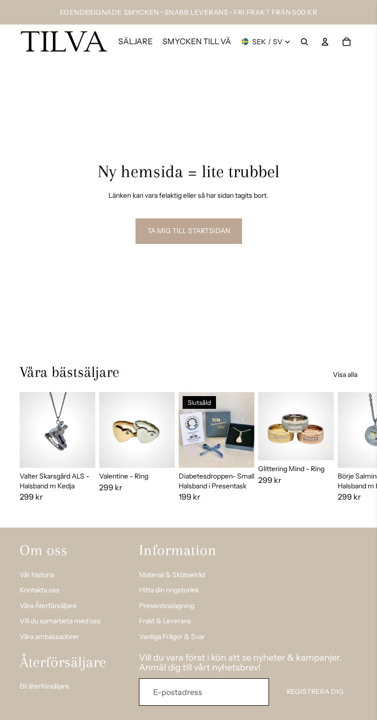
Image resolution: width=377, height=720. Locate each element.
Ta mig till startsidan (188, 230)
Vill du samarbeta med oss (60, 620)
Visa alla (345, 374)
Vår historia (37, 574)
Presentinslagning (166, 605)
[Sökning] (304, 42)
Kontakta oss (39, 590)
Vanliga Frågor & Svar (172, 636)
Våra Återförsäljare (48, 605)
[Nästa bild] (346, 451)
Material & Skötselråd (172, 574)
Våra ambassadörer (49, 636)
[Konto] (325, 42)
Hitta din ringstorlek (169, 590)
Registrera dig (315, 691)
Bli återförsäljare (44, 686)
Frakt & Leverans (165, 620)
